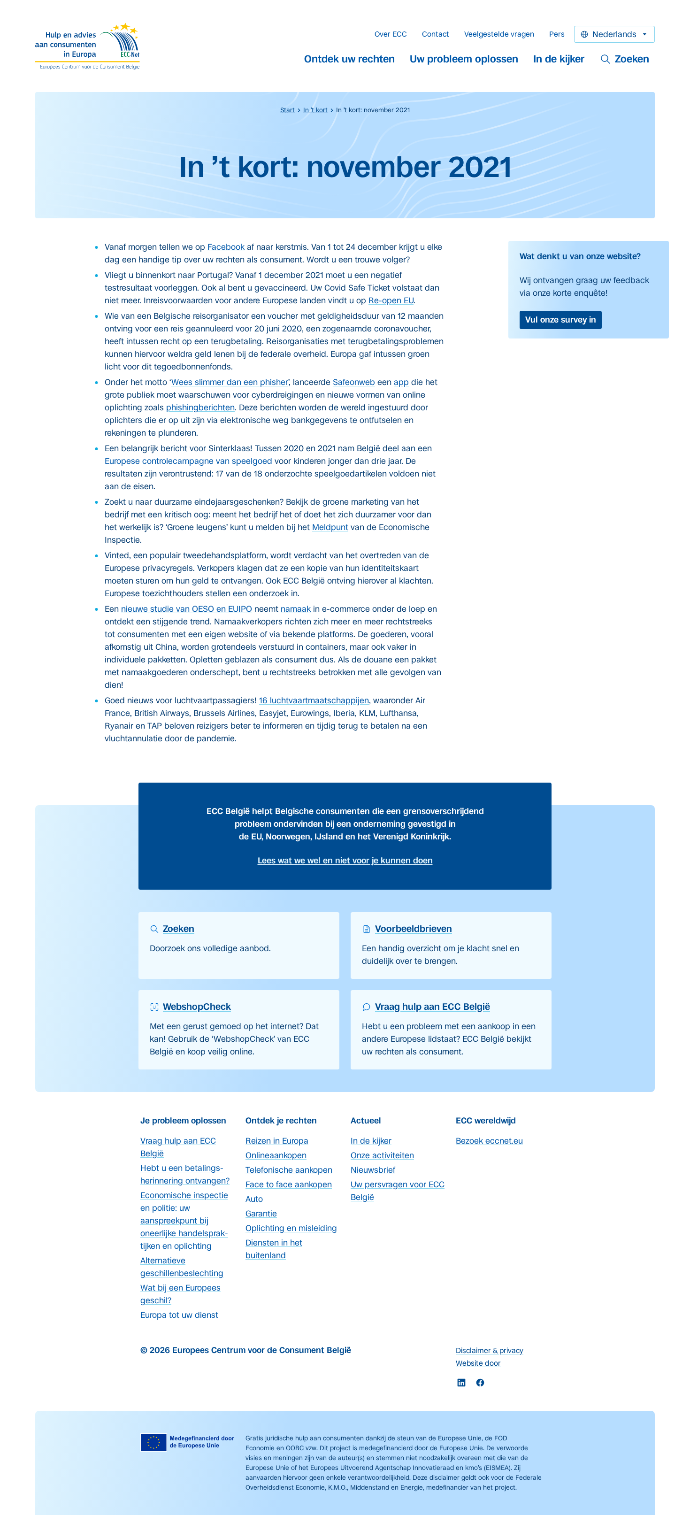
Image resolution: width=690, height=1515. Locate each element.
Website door (478, 1363)
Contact (435, 34)
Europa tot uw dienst (179, 1315)
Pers (557, 34)
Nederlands (614, 34)
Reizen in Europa (276, 1141)
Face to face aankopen (288, 1184)
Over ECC (391, 34)
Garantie (261, 1213)
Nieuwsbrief (373, 1170)
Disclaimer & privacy (489, 1350)
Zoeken (632, 59)
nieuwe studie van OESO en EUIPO (186, 609)
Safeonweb (354, 382)
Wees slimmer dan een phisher (229, 382)
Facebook (226, 247)
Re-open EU (391, 300)
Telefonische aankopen (288, 1170)
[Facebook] (480, 1382)
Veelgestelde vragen (499, 34)
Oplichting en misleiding (291, 1228)
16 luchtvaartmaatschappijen (314, 700)
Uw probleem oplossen (464, 59)
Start (287, 110)
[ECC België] (90, 46)
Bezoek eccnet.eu (489, 1141)
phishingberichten (200, 407)
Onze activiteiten (382, 1155)
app (401, 382)
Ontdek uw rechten (349, 59)
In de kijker (559, 59)
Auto (254, 1199)
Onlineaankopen (276, 1155)
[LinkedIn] (461, 1382)
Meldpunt (330, 527)
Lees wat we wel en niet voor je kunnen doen (345, 860)
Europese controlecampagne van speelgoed (188, 461)
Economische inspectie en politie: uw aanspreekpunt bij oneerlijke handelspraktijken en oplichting (184, 1221)
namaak (296, 609)
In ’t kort (315, 110)
